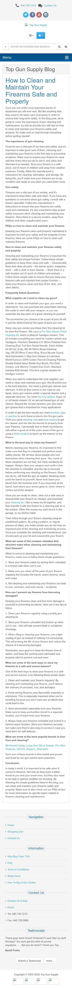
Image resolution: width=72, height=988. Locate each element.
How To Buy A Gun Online (22, 882)
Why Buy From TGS (19, 856)
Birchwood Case (14, 745)
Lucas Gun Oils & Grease (40, 745)
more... (50, 960)
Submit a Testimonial (29, 960)
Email (11, 907)
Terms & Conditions (18, 869)
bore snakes (50, 419)
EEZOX (21, 749)
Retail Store (14, 876)
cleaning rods (30, 419)
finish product (21, 433)
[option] (36, 945)
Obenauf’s (42, 749)
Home (11, 825)
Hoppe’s (30, 749)
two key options (46, 396)
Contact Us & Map (18, 900)
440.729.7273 (28, 5)
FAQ (10, 863)
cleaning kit (17, 502)
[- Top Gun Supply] (36, 24)
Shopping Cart (15, 831)
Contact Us (50, 5)
